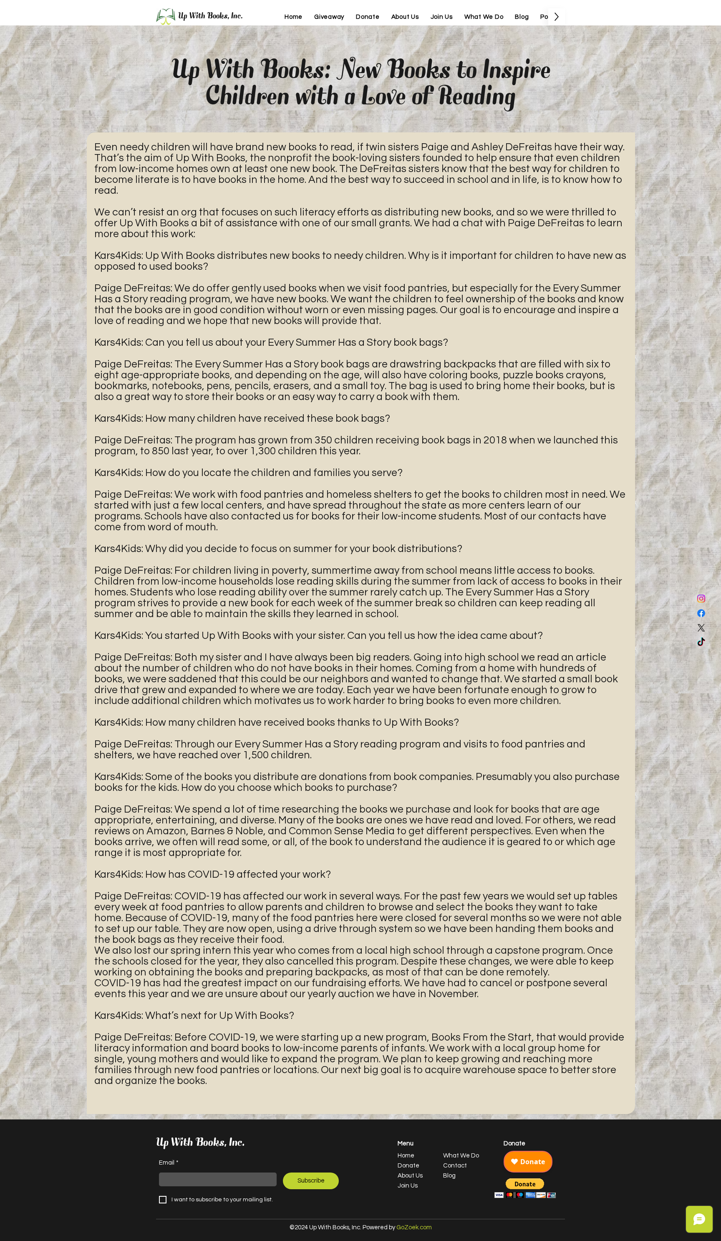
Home (406, 1155)
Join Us (408, 1186)
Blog (449, 1176)
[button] (525, 1188)
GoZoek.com (414, 1227)
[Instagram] (701, 598)
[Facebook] (701, 613)
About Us (410, 1176)
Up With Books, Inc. (210, 17)
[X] (701, 628)
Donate (408, 1165)
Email (169, 1163)
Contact (455, 1165)
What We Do (461, 1155)
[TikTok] (701, 642)
